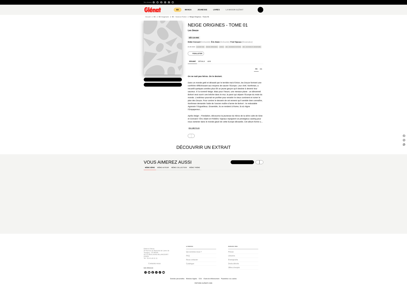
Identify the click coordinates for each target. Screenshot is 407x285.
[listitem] (154, 2)
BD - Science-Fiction (179, 17)
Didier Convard (199, 42)
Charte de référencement (211, 278)
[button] (233, 2)
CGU (200, 278)
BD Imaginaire (164, 17)
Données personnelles (177, 278)
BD (155, 17)
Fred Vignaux (241, 42)
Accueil (148, 17)
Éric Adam (220, 42)
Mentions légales (191, 278)
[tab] (177, 10)
